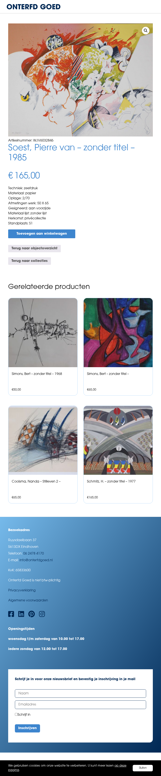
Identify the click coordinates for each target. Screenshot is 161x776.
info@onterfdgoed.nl (36, 560)
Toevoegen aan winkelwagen (42, 234)
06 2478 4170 (33, 553)
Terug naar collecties (30, 261)
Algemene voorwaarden (28, 600)
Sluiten (143, 768)
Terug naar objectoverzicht (34, 248)
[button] (145, 30)
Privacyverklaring (22, 590)
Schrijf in (24, 715)
